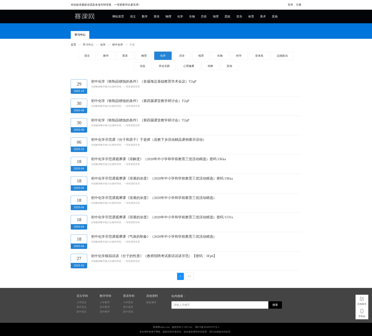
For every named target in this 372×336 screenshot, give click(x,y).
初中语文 (82, 307)
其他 (275, 16)
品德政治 (282, 55)
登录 (290, 4)
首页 (73, 44)
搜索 (275, 304)
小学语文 (82, 302)
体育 (251, 16)
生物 (192, 16)
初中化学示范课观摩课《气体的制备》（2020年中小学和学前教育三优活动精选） (154, 236)
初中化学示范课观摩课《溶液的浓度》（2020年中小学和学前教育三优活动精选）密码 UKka (162, 178)
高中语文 (82, 311)
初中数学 (105, 307)
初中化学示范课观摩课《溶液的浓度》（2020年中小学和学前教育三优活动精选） (154, 198)
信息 (142, 66)
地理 (216, 16)
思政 (227, 16)
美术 (263, 16)
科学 (239, 55)
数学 (145, 16)
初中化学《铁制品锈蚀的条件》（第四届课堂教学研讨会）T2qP (140, 101)
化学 (180, 16)
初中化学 (117, 44)
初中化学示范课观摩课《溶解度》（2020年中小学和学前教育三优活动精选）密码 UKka (158, 159)
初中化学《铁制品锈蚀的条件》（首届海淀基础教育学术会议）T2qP (143, 81)
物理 (168, 16)
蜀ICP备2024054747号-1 (207, 327)
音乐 (239, 16)
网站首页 (118, 16)
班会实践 (164, 66)
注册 (298, 4)
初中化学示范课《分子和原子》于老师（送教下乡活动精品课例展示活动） (148, 140)
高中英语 (128, 311)
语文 (133, 16)
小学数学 (105, 302)
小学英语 (128, 302)
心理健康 (188, 66)
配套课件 (151, 302)
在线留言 (362, 304)
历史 (204, 16)
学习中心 (88, 44)
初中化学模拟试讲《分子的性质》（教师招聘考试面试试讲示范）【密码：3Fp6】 (154, 256)
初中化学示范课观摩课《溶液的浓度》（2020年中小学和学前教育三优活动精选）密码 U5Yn (162, 217)
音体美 (259, 55)
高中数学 (105, 311)
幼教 (210, 66)
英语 (156, 16)
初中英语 (128, 307)
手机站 (361, 316)
